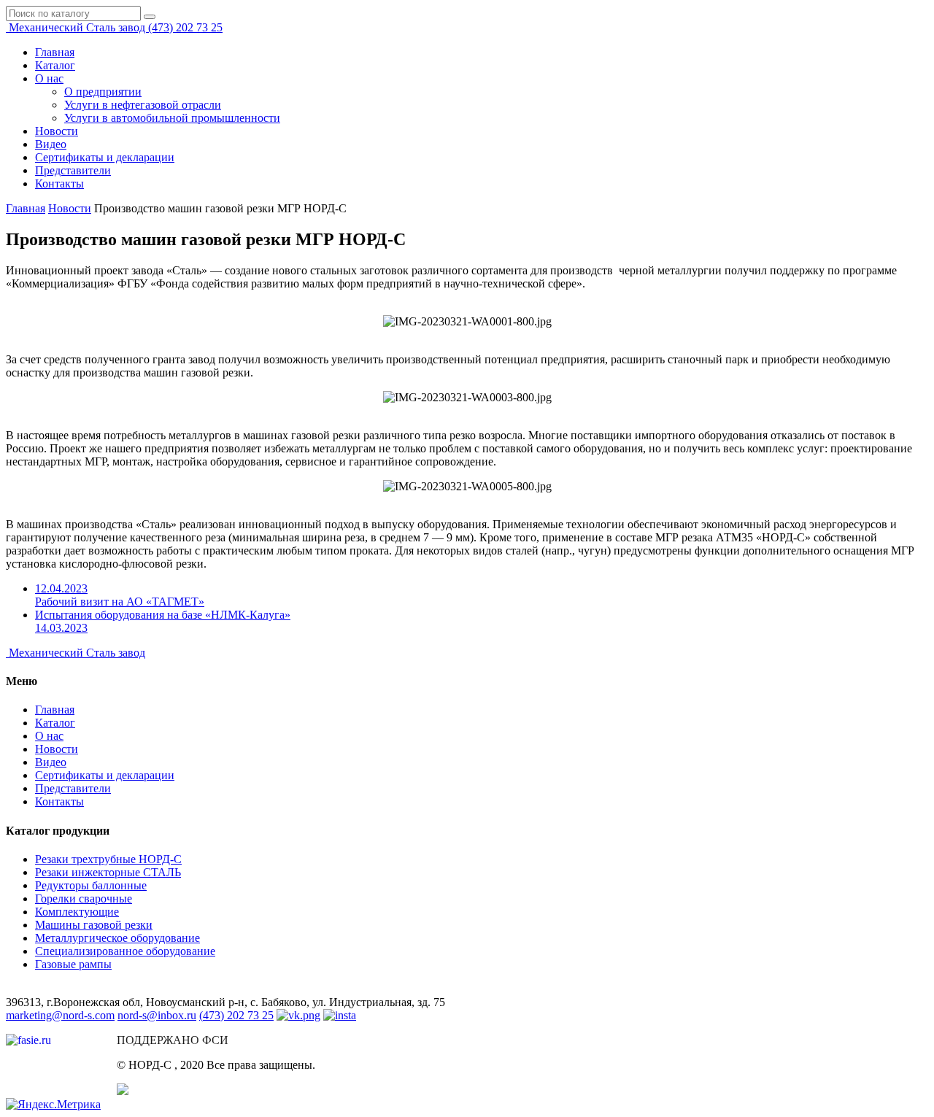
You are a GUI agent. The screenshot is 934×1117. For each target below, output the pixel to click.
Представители (73, 170)
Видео (50, 144)
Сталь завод (78, 27)
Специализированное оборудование (125, 951)
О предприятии (103, 91)
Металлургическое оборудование (117, 938)
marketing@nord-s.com (60, 1015)
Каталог (55, 65)
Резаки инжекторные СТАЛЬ (108, 872)
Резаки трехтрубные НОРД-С (108, 859)
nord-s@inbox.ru (156, 1015)
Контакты (59, 183)
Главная (54, 52)
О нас (49, 78)
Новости (56, 131)
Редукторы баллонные (91, 885)
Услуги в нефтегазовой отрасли (142, 104)
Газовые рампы (73, 964)
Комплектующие (77, 911)
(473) (185, 27)
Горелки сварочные (83, 898)
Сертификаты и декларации (104, 157)
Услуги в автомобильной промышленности (172, 118)
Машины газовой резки (94, 925)
